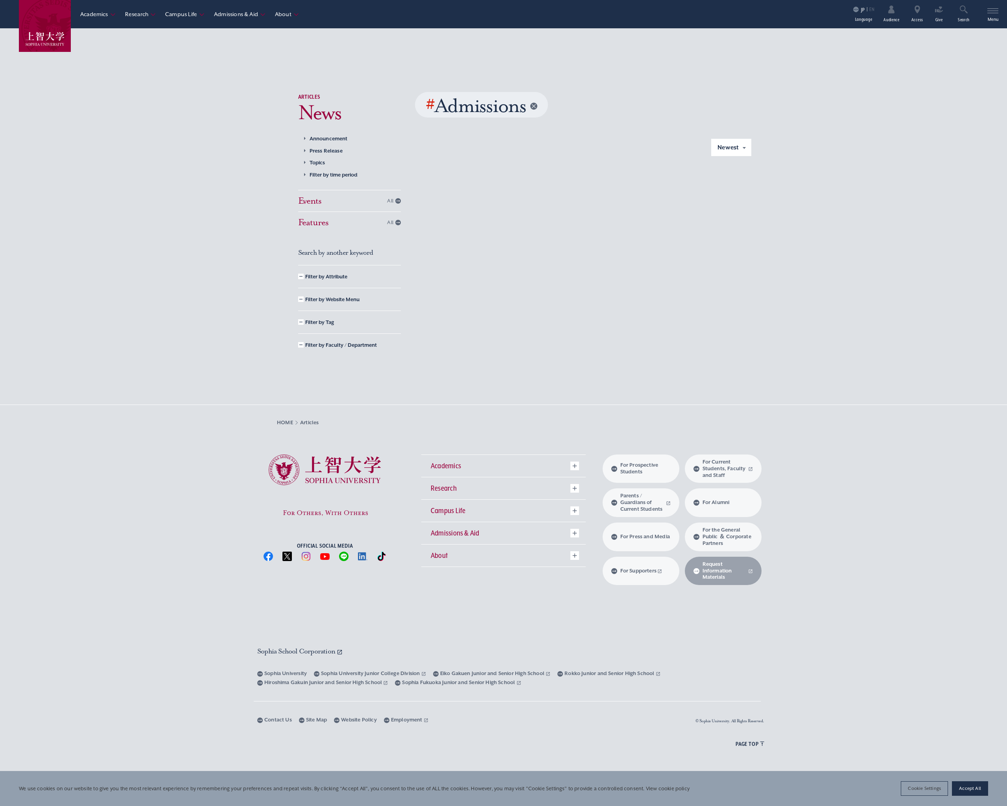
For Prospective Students (639, 468)
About (287, 14)
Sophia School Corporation (297, 651)
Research (140, 14)
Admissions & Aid (240, 14)
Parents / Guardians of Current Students (641, 502)
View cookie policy (668, 789)
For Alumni (716, 502)
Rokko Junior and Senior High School (609, 673)
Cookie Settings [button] (924, 788)
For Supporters (638, 570)
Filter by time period (334, 174)
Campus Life (185, 14)
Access (917, 19)
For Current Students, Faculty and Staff (724, 468)
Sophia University (285, 673)
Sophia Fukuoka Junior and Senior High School (459, 682)
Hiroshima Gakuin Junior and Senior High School (323, 682)
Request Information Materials (717, 571)
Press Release (326, 150)
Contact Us (278, 719)
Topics (317, 162)
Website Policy (359, 719)
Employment (407, 719)
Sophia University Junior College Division (371, 673)
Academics (98, 14)
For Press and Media (645, 536)
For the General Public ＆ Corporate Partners (727, 536)
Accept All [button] (970, 788)
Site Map (316, 719)
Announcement (329, 138)
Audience (891, 19)
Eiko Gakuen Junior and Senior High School (493, 673)
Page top (747, 744)
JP (863, 10)
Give (939, 19)
